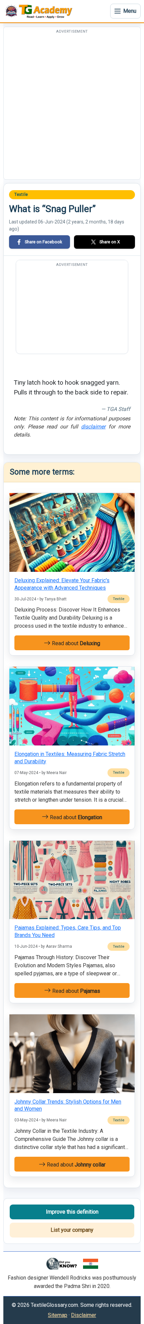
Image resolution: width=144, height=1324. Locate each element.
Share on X (109, 241)
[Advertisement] (72, 107)
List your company (72, 1230)
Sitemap (57, 1315)
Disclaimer (83, 1315)
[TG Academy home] (40, 11)
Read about (75, 643)
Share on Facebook (43, 241)
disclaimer (93, 426)
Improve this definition (72, 1212)
